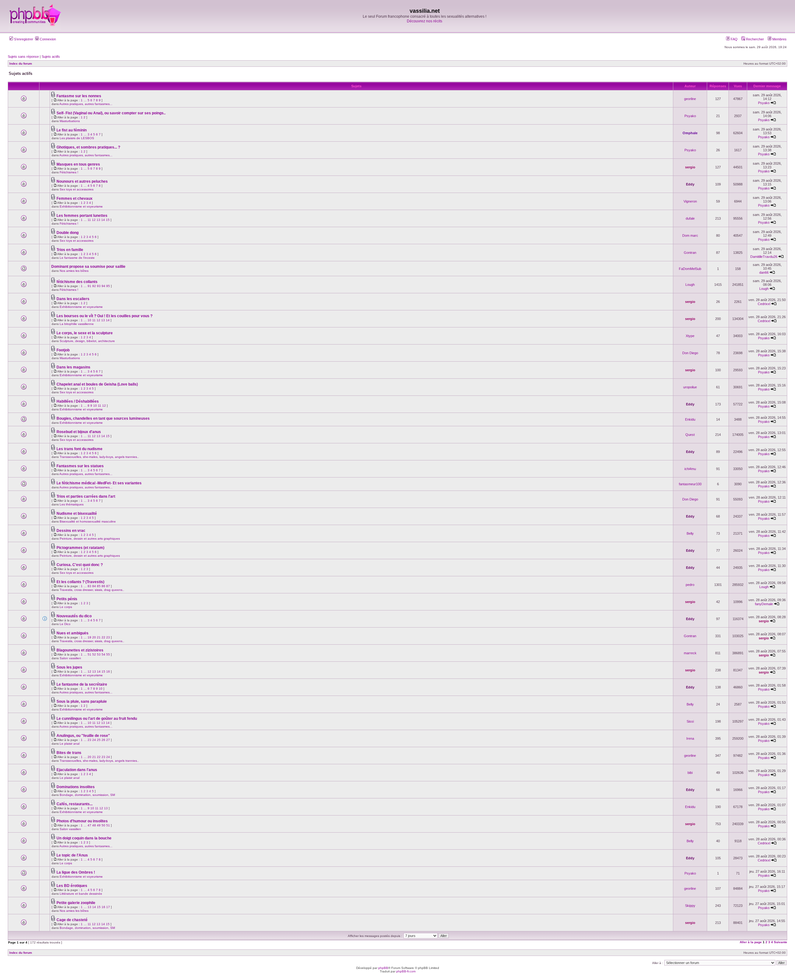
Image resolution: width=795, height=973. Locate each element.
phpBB (383, 968)
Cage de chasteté (72, 920)
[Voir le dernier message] (773, 103)
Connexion (47, 39)
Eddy (690, 184)
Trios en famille (70, 250)
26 (103, 740)
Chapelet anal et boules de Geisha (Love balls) (97, 384)
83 (89, 586)
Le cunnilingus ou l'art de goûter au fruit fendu (97, 718)
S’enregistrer (23, 39)
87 (108, 586)
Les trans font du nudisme (79, 449)
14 (103, 220)
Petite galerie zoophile (76, 903)
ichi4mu (690, 469)
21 (99, 637)
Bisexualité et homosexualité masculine (88, 521)
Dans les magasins (73, 367)
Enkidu (690, 419)
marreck (690, 653)
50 (103, 825)
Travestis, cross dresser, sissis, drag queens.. (92, 590)
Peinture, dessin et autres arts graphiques (90, 538)
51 (89, 654)
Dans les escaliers (73, 299)
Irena (690, 738)
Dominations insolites (76, 787)
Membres (779, 39)
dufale (690, 218)
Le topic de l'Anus (72, 855)
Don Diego (690, 353)
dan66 (764, 272)
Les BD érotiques (72, 886)
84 (94, 586)
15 (108, 220)
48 (94, 825)
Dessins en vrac (71, 530)
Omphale (690, 133)
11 (89, 220)
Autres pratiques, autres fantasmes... (85, 104)
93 (99, 286)
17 (108, 907)
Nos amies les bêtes (74, 270)
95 (108, 286)
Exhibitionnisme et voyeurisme (81, 206)
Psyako (764, 103)
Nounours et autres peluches (82, 181)
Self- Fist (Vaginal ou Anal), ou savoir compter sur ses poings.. (111, 113)
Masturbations (70, 121)
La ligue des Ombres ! (76, 872)
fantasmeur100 (690, 484)
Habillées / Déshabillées (78, 401)
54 (103, 654)
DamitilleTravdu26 (763, 256)
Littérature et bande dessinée (81, 893)
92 (94, 286)
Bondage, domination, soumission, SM (87, 795)
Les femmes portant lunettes (82, 215)
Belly (690, 533)
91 (89, 286)
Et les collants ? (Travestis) (80, 582)
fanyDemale (764, 604)
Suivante (780, 942)
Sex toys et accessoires (76, 189)
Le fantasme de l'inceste (77, 257)
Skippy (690, 905)
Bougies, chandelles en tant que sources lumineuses (103, 418)
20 (94, 637)
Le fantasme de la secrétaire (82, 684)
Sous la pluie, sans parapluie (82, 701)
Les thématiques (72, 504)
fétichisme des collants (77, 282)
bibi (690, 772)
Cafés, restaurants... (75, 804)
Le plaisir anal (70, 743)
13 (98, 220)
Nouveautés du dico (74, 616)
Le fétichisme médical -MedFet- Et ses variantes (99, 483)
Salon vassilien (70, 658)
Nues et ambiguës (73, 633)
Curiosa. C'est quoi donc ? (80, 565)
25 (99, 740)
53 (99, 654)
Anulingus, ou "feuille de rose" (83, 735)
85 (99, 586)
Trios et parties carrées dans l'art (86, 496)
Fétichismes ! (69, 172)
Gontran (690, 252)
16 (108, 671)
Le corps (66, 607)
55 (108, 654)
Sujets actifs (51, 56)
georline (690, 99)
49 (99, 825)
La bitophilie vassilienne (77, 324)
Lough (690, 284)
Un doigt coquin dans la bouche (84, 838)
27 (108, 740)
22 (103, 637)
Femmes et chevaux (75, 198)
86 (103, 586)
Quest (690, 434)
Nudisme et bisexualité (77, 513)
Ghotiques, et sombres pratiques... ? (88, 147)
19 (89, 637)
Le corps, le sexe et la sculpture (85, 333)
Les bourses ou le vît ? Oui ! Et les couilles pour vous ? (104, 316)
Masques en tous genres (78, 164)
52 (94, 654)
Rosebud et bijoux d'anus (79, 432)
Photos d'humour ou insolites (82, 821)
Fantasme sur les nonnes (79, 96)
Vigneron (690, 201)
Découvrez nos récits (424, 21)
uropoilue (690, 387)
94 (103, 286)
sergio (690, 167)
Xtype (690, 336)
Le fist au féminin (72, 130)
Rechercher (754, 39)
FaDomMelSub (690, 269)
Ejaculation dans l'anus (77, 770)
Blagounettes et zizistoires (80, 650)
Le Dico (65, 624)
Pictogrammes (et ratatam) (80, 548)
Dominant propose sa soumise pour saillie (88, 266)
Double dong (68, 233)
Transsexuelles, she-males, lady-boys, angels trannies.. (99, 457)
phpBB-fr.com (406, 971)
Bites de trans (69, 753)
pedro (690, 585)
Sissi (690, 721)
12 (94, 220)
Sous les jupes (69, 667)
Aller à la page (751, 942)
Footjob (63, 350)
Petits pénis (67, 599)
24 (94, 740)
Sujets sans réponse (23, 56)
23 (108, 637)
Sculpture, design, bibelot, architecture (87, 341)
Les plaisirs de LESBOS (77, 138)
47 (89, 825)
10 (89, 320)
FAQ (734, 39)
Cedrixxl (764, 304)
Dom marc (690, 235)
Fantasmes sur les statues (80, 466)
